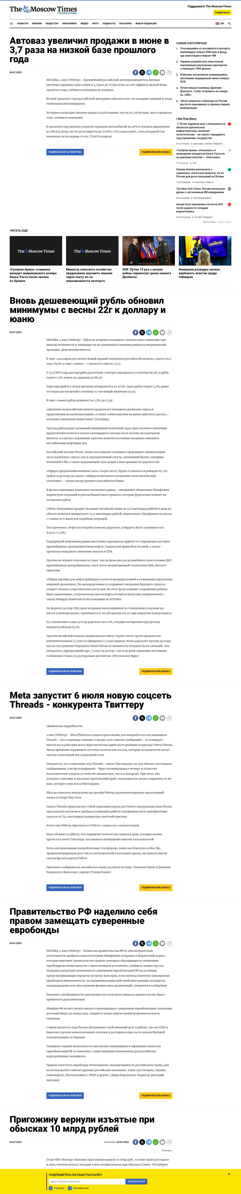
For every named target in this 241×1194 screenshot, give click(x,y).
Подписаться (120, 616)
